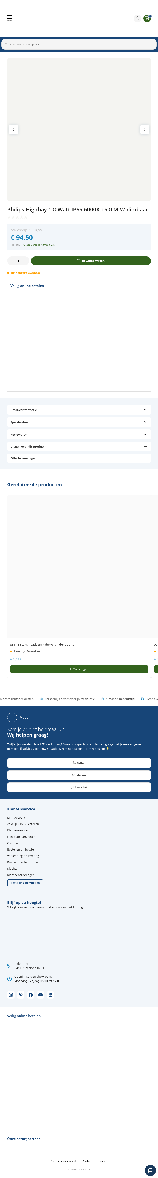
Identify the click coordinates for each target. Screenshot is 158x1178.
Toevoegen (80, 669)
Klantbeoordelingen (21, 875)
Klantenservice (17, 830)
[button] (9, 18)
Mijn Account (16, 817)
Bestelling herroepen (25, 883)
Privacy (100, 1161)
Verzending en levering (23, 856)
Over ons (13, 843)
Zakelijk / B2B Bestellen (23, 824)
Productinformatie (23, 410)
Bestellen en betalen (21, 849)
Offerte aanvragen (23, 458)
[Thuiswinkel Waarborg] (98, 18)
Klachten (13, 868)
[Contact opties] (150, 1170)
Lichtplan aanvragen (21, 837)
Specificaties (19, 422)
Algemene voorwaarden (64, 1161)
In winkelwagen (93, 261)
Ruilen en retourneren (22, 862)
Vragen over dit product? (28, 446)
